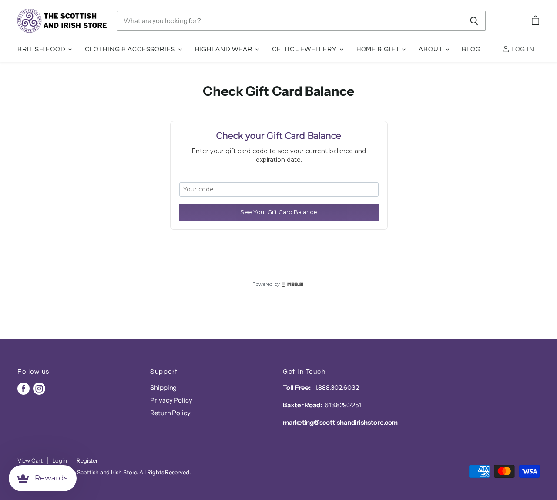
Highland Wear (224, 49)
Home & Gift (378, 49)
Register (87, 460)
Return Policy (170, 413)
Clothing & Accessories (131, 49)
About (431, 49)
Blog (471, 49)
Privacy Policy (171, 400)
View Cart (30, 460)
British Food (42, 49)
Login (59, 460)
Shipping (163, 387)
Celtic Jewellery (305, 49)
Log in (522, 49)
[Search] (474, 21)
